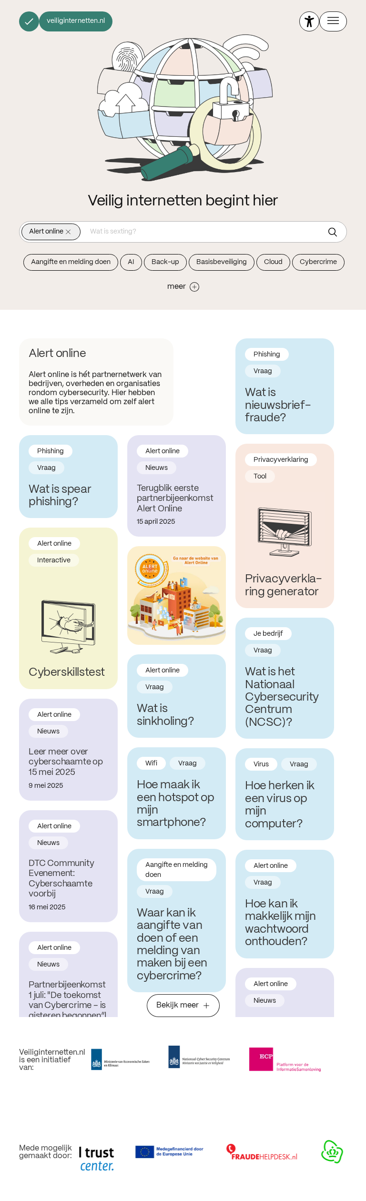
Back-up (165, 262)
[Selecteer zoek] (335, 232)
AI (131, 262)
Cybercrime (318, 262)
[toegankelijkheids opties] (309, 21)
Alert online (46, 231)
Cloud (273, 262)
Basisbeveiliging (221, 262)
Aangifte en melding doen (71, 262)
